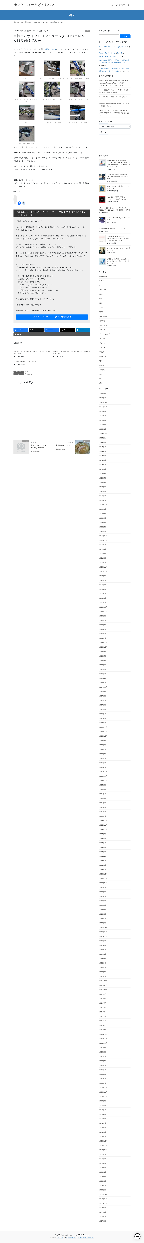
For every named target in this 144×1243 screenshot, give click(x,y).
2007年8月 (103, 1212)
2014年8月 (103, 838)
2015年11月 (103, 776)
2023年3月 (103, 496)
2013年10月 (103, 883)
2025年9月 (103, 411)
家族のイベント (104, 356)
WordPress (103, 316)
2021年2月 (103, 562)
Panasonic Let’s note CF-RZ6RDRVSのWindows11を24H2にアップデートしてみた (118, 238)
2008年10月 (103, 1150)
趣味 (87, 31)
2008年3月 (103, 1181)
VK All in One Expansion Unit (86, 1238)
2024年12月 (103, 433)
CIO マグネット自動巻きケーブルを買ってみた (114, 98)
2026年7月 (103, 398)
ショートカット (104, 325)
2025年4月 (103, 424)
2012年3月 (103, 967)
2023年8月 (103, 473)
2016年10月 (103, 736)
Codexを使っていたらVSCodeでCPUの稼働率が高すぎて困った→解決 (114, 91)
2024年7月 (103, 447)
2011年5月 (102, 1012)
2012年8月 (103, 945)
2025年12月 (103, 402)
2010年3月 (103, 1074)
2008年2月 (103, 1185)
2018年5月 (103, 665)
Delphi (101, 281)
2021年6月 (103, 549)
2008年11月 (103, 1145)
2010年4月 (103, 1070)
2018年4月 (103, 669)
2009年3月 (103, 1127)
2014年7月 (103, 843)
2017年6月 (103, 705)
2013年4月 (103, 909)
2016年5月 (103, 758)
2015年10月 (103, 780)
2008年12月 (103, 1141)
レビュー (102, 347)
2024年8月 (103, 442)
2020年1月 (103, 602)
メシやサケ (103, 343)
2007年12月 (103, 1194)
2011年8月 (102, 998)
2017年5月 (103, 709)
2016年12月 (103, 727)
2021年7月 (103, 545)
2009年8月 (103, 1105)
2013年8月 (103, 892)
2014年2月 (103, 865)
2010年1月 (103, 1083)
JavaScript (102, 289)
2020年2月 (103, 598)
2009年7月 (103, 1110)
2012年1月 (103, 976)
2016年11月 (103, 731)
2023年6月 (103, 482)
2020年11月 (103, 567)
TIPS (101, 312)
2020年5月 (103, 589)
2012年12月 (103, 927)
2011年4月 (102, 1016)
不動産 (101, 352)
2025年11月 (103, 407)
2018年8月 (103, 651)
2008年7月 (103, 1163)
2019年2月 (103, 634)
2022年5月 (103, 527)
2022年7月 (103, 518)
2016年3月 (103, 763)
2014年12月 (103, 820)
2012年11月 (103, 932)
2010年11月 (103, 1039)
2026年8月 (103, 393)
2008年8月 (103, 1159)
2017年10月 (103, 687)
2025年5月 (103, 420)
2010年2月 (103, 1078)
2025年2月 (103, 429)
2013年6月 (103, 901)
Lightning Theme (71, 1238)
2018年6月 (103, 660)
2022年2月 (103, 531)
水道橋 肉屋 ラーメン (64, 445)
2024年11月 (103, 438)
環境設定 (102, 370)
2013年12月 (103, 874)
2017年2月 (103, 723)
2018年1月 (103, 682)
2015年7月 (103, 794)
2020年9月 (103, 576)
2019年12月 (103, 607)
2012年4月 (103, 963)
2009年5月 (103, 1119)
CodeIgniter (103, 276)
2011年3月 (102, 1021)
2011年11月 (103, 985)
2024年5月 (103, 451)
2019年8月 (103, 616)
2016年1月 (103, 767)
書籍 (100, 361)
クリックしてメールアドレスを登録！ (53, 317)
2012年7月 (103, 950)
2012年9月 (103, 941)
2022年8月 (103, 513)
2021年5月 (103, 553)
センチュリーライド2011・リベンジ (25, 361)
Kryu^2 (119, 53)
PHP (100, 303)
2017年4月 (103, 714)
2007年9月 (103, 1208)
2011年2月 (102, 1025)
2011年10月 (103, 990)
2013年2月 (103, 918)
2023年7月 (103, 478)
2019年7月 (103, 620)
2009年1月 (103, 1136)
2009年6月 (103, 1114)
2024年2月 (103, 460)
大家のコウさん (50, 49)
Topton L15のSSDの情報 (107, 53)
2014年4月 (103, 856)
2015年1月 (103, 816)
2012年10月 (103, 936)
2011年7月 (102, 1003)
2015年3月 (103, 807)
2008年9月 (103, 1154)
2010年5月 (103, 1065)
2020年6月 (103, 585)
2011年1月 (102, 1030)
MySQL (101, 294)
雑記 (100, 383)
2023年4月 (103, 491)
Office (101, 298)
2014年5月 (103, 852)
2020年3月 (103, 593)
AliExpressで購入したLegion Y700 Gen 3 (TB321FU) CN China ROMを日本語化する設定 (114, 113)
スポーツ (29, 374)
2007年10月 (103, 1203)
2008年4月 (103, 1176)
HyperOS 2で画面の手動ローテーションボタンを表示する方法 (114, 105)
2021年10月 (103, 540)
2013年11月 (103, 878)
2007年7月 (103, 1216)
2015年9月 (103, 785)
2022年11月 (103, 504)
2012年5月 (103, 958)
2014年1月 (103, 869)
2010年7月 (103, 1056)
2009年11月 (103, 1092)
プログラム (103, 338)
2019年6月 (103, 625)
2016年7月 (103, 749)
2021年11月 (103, 536)
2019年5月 (103, 629)
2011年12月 (103, 981)
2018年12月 (103, 642)
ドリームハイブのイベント (108, 334)
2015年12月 (103, 772)
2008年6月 (103, 1167)
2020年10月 (103, 571)
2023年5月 (103, 487)
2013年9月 (103, 887)
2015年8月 (103, 789)
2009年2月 (103, 1132)
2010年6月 (103, 1061)
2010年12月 (103, 1034)
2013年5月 (103, 905)
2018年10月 (103, 647)
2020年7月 (103, 580)
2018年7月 (103, 656)
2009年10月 (103, 1096)
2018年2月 (103, 678)
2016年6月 (103, 754)
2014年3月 (103, 861)
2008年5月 (103, 1172)
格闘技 (101, 365)
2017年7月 (103, 700)
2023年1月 (103, 500)
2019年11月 (103, 611)
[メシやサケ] (21, 444)
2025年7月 (103, 415)
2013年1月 (103, 923)
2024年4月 (103, 456)
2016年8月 (103, 745)
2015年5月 (103, 803)
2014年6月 (103, 847)
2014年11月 (103, 825)
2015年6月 (103, 798)
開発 (100, 378)
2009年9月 (103, 1101)
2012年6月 (103, 954)
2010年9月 (103, 1047)
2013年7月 (103, 896)
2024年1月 (103, 465)
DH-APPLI (102, 285)
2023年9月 (103, 469)
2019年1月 (103, 638)
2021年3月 (103, 558)
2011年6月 (102, 1007)
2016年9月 (103, 740)
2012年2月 (103, 972)
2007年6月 (103, 1221)
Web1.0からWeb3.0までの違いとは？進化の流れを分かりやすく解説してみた (118, 261)
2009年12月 (103, 1087)
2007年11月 (103, 1199)
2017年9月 (103, 691)
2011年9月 (102, 994)
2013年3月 (103, 914)
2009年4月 (103, 1123)
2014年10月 (103, 829)
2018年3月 (103, 674)
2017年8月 (103, 696)
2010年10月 (103, 1043)
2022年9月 (103, 509)
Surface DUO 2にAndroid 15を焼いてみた (112, 47)
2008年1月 (103, 1190)
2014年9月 (103, 834)
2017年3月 (103, 718)
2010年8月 (103, 1052)
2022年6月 (103, 522)
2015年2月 (103, 812)
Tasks (101, 307)
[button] (26, 70)
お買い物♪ (102, 321)
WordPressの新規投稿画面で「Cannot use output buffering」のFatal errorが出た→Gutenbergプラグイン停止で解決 (113, 83)
